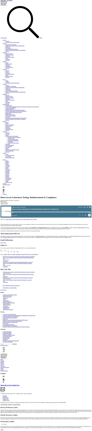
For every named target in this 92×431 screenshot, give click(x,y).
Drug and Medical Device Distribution (10, 316)
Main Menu (9, 0)
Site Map (5, 395)
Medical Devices (6, 337)
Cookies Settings (4, 404)
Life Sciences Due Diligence (8, 324)
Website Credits (6, 400)
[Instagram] (3, 191)
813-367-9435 (6, 300)
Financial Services (9, 53)
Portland (7, 176)
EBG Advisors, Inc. (82, 227)
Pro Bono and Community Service (12, 149)
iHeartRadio (18, 254)
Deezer (9, 254)
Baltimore (7, 162)
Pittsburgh (8, 175)
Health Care (8, 46)
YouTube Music (35, 254)
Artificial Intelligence (10, 109)
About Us (5, 69)
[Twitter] (3, 193)
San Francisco (8, 177)
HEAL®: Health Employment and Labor (14, 112)
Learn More (5, 261)
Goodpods (13, 254)
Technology (8, 59)
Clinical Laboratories (7, 331)
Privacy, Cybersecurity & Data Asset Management (15, 50)
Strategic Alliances (9, 76)
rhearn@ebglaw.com (7, 301)
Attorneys (7, 41)
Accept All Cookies (16, 404)
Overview (7, 70)
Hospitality (8, 55)
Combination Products (7, 332)
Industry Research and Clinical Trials (10, 322)
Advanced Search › (4, 345)
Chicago (7, 164)
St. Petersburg (8, 179)
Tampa (7, 181)
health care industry (40, 236)
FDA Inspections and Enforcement (10, 317)
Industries (5, 52)
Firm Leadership (9, 146)
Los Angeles (8, 170)
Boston (7, 163)
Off (6, 424)
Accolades (8, 133)
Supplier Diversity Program (13, 142)
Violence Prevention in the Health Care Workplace (15, 119)
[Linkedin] (3, 187)
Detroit (7, 167)
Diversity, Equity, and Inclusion (12, 136)
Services (4, 43)
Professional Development (13, 140)
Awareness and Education (13, 139)
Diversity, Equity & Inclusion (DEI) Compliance (15, 110)
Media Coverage (9, 63)
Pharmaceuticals (6, 338)
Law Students (8, 156)
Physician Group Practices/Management (11, 340)
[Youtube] (3, 188)
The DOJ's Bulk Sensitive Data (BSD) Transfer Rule (16, 111)
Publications (8, 66)
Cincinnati (8, 165)
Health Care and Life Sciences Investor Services (12, 321)
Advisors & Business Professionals (12, 42)
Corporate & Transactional (11, 44)
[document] (46, 418)
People (4, 40)
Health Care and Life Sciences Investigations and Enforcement (15, 320)
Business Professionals (10, 157)
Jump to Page (3, 0)
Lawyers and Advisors (10, 155)
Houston (7, 168)
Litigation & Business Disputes (12, 49)
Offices (7, 75)
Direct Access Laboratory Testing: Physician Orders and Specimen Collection (18, 257)
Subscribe (5, 194)
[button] (4, 348)
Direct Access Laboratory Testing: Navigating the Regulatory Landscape (17, 263)
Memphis (7, 171)
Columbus (8, 166)
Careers (7, 71)
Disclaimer (5, 396)
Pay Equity (8, 116)
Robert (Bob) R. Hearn (7, 296)
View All (7, 51)
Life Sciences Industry (10, 57)
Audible (5, 254)
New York (8, 173)
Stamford (7, 180)
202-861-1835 (6, 308)
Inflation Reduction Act (10, 114)
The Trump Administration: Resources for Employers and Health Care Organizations (22, 106)
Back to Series (3, 289)
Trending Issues (6, 104)
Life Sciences (8, 48)
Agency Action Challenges (11, 107)
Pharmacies (5, 339)
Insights (4, 61)
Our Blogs (8, 65)
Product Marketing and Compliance (10, 325)
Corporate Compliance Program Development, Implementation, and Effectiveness (19, 315)
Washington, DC (9, 182)
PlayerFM (23, 254)
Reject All (10, 404)
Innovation (8, 147)
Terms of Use (5, 399)
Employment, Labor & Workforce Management (15, 45)
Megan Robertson (6, 303)
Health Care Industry (10, 54)
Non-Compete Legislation (11, 115)
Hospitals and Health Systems (9, 335)
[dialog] (46, 403)
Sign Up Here (3, 242)
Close (2, 429)
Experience (8, 72)
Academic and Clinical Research (9, 314)
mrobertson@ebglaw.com (8, 309)
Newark (7, 174)
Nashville (7, 172)
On (2, 424)
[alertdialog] (46, 418)
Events (7, 62)
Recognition (10, 141)
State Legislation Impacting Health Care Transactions (16, 118)
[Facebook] (3, 190)
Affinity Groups (11, 138)
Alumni (4, 183)
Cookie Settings (4, 37)
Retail (7, 58)
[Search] (23, 37)
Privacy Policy (6, 398)
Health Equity (8, 113)
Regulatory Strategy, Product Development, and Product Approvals (16, 326)
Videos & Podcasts (9, 67)
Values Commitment (10, 150)
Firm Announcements (10, 74)
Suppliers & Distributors (8, 341)
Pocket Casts (28, 254)
